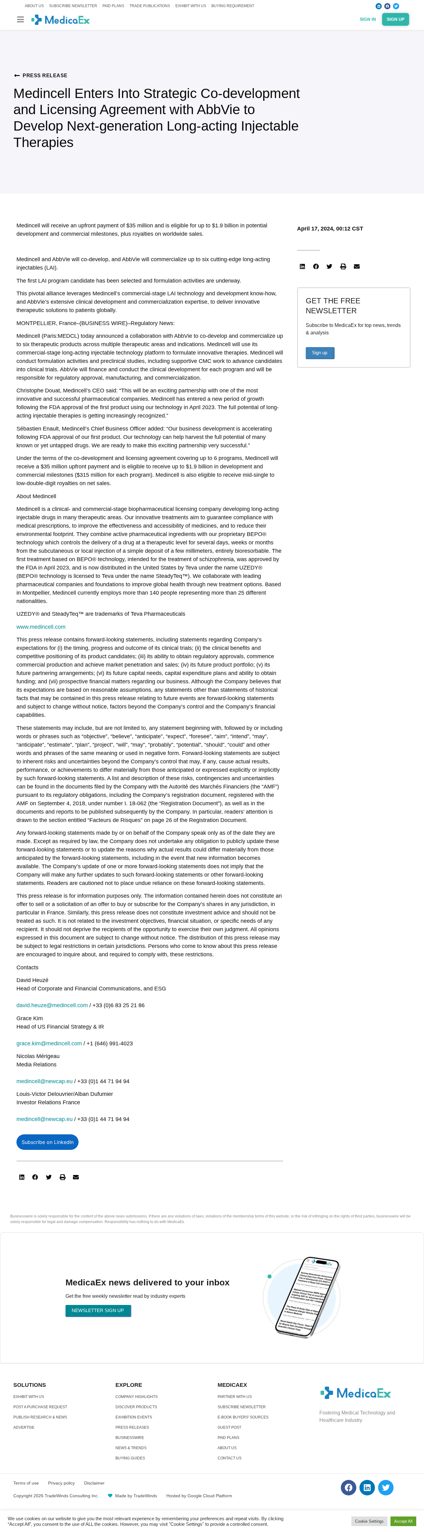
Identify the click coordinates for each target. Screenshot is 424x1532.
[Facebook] (387, 6)
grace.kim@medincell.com (49, 1043)
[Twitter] (396, 6)
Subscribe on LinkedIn (48, 1142)
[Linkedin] (379, 6)
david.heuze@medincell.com (52, 1005)
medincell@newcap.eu (44, 1081)
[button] (20, 19)
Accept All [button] (403, 1521)
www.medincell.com (40, 627)
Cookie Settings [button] (369, 1521)
